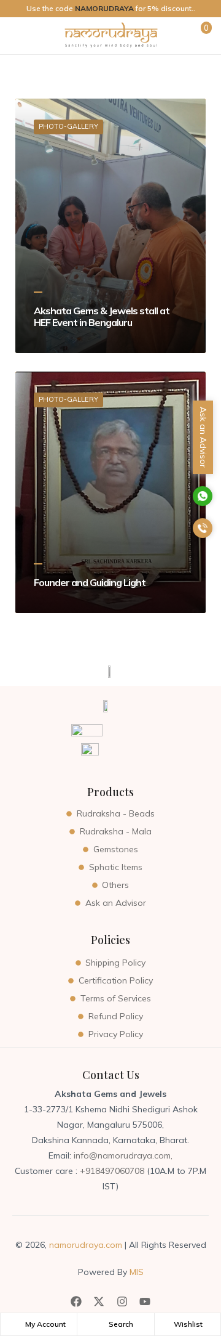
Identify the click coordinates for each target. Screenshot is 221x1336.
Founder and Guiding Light (89, 583)
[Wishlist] (166, 1324)
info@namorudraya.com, (123, 1155)
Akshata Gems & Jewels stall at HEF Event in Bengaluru (101, 316)
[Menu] (19, 35)
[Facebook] (76, 1301)
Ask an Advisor (203, 437)
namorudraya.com (85, 1244)
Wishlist (188, 1324)
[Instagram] (122, 1301)
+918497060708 (113, 1170)
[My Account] (17, 1324)
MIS (135, 1271)
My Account (45, 1324)
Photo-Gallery (68, 126)
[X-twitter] (99, 1301)
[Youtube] (145, 1301)
